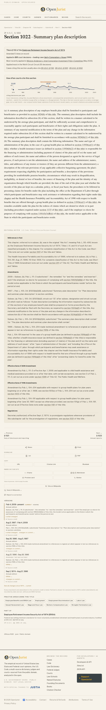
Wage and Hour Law (35, 605)
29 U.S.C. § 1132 (47, 68)
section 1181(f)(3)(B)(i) (42, 213)
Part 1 (57, 27)
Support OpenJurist (85, 678)
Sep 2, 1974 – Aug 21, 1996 (17, 571)
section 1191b (42, 330)
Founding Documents (56, 683)
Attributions (73, 700)
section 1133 (45, 209)
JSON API (81, 669)
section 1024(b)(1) (79, 137)
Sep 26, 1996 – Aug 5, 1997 (17, 539)
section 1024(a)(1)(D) (72, 314)
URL (18, 464)
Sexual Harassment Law (15, 605)
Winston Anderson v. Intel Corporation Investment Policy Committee (55, 61)
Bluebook (86, 464)
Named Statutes (54, 680)
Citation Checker (54, 690)
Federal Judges (53, 670)
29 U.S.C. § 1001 (61, 68)
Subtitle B (49, 27)
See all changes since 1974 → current (17, 586)
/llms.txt (80, 666)
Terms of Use (87, 700)
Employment (40, 600)
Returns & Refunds (58, 700)
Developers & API (84, 662)
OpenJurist (8, 27)
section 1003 (13, 394)
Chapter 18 (27, 27)
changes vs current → (27, 532)
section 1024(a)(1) (72, 308)
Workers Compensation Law (57, 605)
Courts (26, 17)
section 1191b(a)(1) (84, 144)
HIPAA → (9, 564)
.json (16, 634)
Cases (7, 17)
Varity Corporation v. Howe (55, 57)
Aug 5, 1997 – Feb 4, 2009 (17, 523)
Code (16, 17)
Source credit (12, 519)
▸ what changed (11, 516)
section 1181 (49, 405)
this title (52, 114)
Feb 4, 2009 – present (15, 504)
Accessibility (29, 700)
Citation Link (51, 464)
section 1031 (68, 419)
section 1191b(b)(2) (64, 148)
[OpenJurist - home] (53, 9)
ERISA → (9, 576)
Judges (37, 17)
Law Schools (52, 677)
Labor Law (81, 600)
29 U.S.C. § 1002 (76, 68)
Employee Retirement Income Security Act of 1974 (43, 50)
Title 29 (17, 27)
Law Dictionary (53, 667)
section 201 (54, 263)
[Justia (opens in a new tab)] (35, 687)
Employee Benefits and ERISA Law (18, 600)
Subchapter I (38, 27)
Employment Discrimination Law (61, 600)
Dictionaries (51, 17)
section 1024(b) (37, 114)
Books (65, 17)
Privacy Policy (10, 703)
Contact (42, 700)
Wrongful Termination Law (81, 605)
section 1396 (41, 377)
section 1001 (35, 252)
